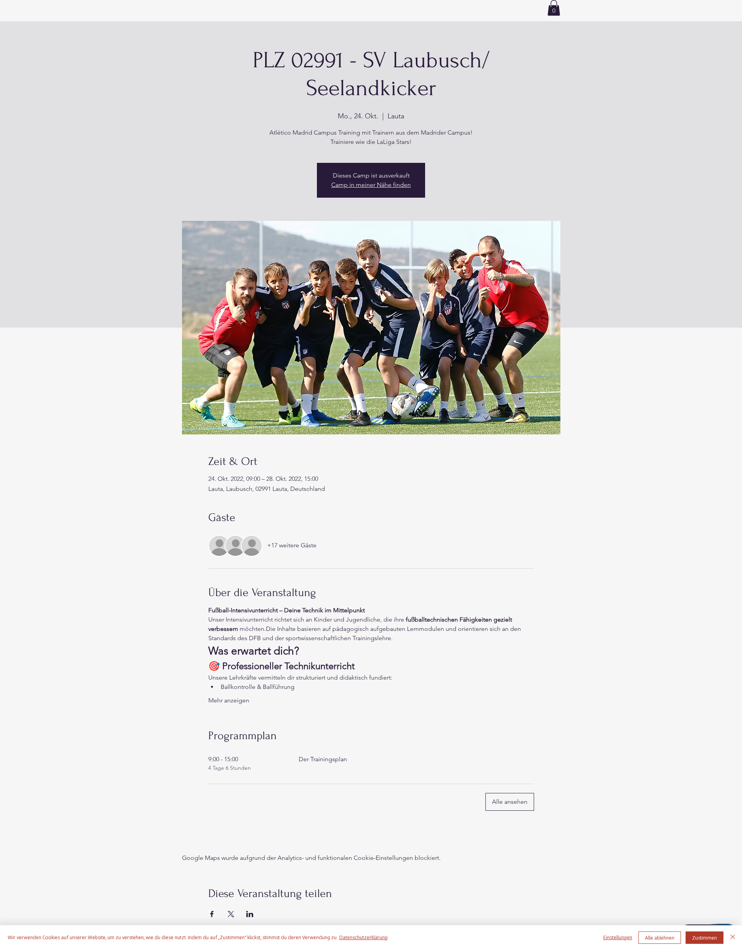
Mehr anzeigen (228, 700)
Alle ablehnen (659, 938)
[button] (553, 8)
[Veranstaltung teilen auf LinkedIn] (250, 914)
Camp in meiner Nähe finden (371, 184)
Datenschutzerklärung (363, 937)
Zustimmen (704, 938)
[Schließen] (732, 937)
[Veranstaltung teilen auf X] (231, 914)
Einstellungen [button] (617, 937)
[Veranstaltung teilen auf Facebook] (212, 914)
